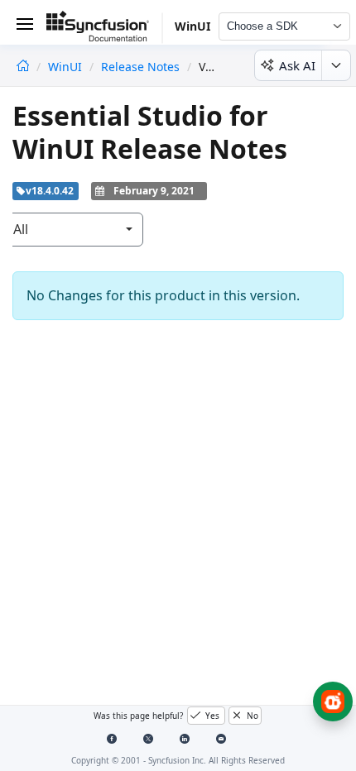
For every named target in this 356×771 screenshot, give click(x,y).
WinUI (66, 66)
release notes (140, 66)
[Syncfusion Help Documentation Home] (104, 29)
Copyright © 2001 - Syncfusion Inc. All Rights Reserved (178, 760)
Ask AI (297, 65)
